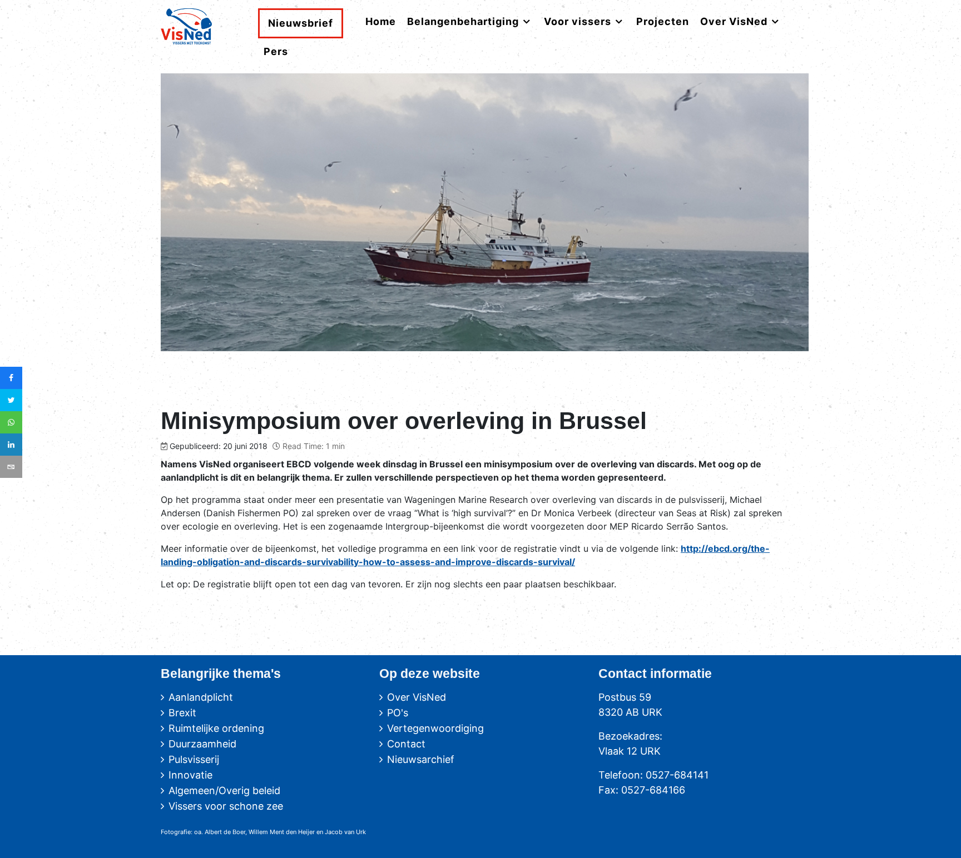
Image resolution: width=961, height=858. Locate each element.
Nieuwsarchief (420, 759)
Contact (406, 744)
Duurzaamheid (202, 744)
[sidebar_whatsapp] (11, 422)
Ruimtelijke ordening (216, 728)
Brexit (182, 713)
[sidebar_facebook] (11, 378)
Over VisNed (416, 697)
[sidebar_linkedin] (11, 444)
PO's (397, 713)
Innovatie (190, 775)
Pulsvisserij (194, 759)
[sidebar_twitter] (11, 400)
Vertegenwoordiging (435, 728)
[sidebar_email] (11, 467)
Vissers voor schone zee (226, 806)
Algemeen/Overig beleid (224, 790)
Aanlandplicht (201, 697)
